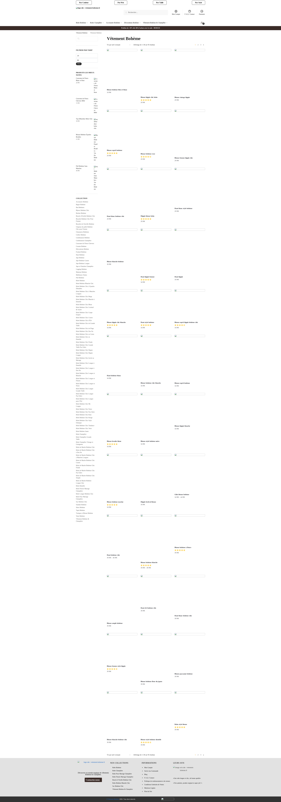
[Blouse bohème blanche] (156, 537)
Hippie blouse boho (147, 216)
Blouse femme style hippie (116, 666)
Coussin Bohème (81, 246)
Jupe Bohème (80, 258)
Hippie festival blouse (148, 502)
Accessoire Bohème (82, 202)
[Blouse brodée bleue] (122, 416)
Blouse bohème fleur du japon (151, 681)
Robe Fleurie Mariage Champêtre (122, 777)
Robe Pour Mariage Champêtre (122, 774)
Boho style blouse (181, 724)
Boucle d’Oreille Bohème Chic (122, 780)
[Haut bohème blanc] (122, 354)
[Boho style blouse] (190, 706)
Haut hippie (179, 277)
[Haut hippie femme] (156, 251)
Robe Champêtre (81, 434)
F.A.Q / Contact (190, 14)
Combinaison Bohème (83, 238)
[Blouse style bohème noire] (156, 416)
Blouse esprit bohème (114, 150)
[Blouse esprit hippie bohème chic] (190, 304)
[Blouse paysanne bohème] (190, 652)
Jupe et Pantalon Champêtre (84, 266)
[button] (146, 100)
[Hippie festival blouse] (156, 476)
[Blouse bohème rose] (156, 130)
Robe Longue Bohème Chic (84, 494)
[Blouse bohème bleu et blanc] (122, 68)
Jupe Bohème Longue (82, 263)
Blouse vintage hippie (182, 97)
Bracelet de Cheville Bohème (85, 224)
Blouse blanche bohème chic (117, 739)
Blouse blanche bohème (115, 261)
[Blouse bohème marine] (122, 476)
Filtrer (78, 64)
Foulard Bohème (81, 252)
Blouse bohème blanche (149, 562)
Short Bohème (80, 507)
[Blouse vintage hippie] (190, 72)
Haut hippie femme (147, 277)
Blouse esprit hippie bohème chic (186, 322)
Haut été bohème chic (148, 608)
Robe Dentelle (80, 486)
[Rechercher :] (146, 12)
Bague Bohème (80, 204)
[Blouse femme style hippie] (122, 648)
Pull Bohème (80, 278)
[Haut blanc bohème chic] (122, 191)
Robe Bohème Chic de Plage (85, 328)
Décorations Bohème (82, 249)
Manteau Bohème (81, 272)
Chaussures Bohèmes (82, 232)
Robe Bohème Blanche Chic (84, 283)
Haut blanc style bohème (183, 208)
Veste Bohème (80, 516)
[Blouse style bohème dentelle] (156, 714)
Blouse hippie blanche (182, 426)
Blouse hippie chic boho (149, 97)
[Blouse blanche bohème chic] (122, 714)
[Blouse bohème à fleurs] (190, 529)
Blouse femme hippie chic (184, 158)
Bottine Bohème (81, 213)
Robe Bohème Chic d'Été (84, 320)
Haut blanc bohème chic (115, 216)
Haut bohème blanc (114, 375)
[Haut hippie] (190, 251)
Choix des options (122, 107)
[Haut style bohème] (156, 304)
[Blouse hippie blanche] (190, 408)
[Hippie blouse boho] (156, 190)
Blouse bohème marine (115, 502)
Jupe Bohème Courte (82, 260)
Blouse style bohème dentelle (151, 739)
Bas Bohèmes (80, 207)
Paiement (202, 14)
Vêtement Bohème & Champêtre (122, 789)
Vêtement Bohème (81, 33)
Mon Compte (176, 14)
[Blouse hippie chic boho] (156, 72)
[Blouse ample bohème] (122, 598)
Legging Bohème (81, 269)
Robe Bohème (80, 280)
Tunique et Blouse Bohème (84, 513)
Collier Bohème (81, 235)
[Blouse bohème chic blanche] (156, 358)
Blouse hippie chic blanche (116, 322)
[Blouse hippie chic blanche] (122, 304)
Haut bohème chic (113, 555)
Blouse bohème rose (148, 154)
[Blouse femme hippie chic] (190, 132)
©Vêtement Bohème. (112, 799)
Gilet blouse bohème (182, 494)
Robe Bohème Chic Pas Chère (85, 412)
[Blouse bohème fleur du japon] (156, 656)
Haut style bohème (147, 322)
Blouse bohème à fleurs (183, 547)
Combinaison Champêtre (83, 240)
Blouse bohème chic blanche (151, 383)
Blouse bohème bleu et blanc (117, 90)
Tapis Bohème (80, 510)
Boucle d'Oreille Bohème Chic (85, 216)
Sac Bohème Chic (81, 502)
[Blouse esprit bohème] (122, 129)
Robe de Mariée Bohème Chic (85, 447)
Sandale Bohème (81, 505)
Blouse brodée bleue (114, 441)
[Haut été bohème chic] (156, 590)
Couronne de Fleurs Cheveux (85, 243)
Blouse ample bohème (115, 623)
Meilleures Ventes (81, 275)
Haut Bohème (80, 255)
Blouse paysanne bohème (184, 674)
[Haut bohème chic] (122, 533)
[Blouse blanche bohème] (122, 244)
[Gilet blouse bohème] (190, 473)
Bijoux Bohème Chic (82, 210)
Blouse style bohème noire (150, 441)
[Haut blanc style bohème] (190, 187)
